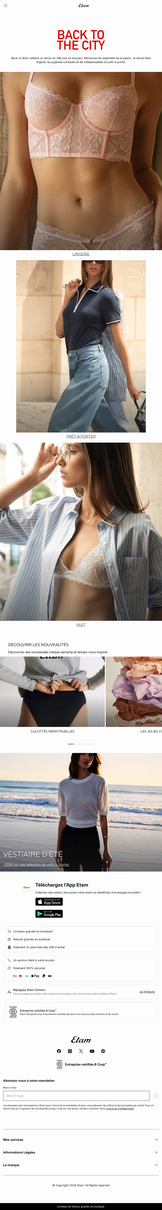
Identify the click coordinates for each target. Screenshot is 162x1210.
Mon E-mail (10, 1087)
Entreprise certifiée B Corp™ (38, 1010)
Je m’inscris (147, 991)
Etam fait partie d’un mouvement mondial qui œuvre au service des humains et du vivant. (69, 1014)
